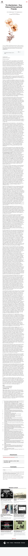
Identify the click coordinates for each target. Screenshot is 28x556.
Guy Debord (6, 460)
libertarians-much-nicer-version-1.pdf (9, 457)
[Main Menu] (26, 2)
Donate (8, 542)
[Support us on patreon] (13, 538)
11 (7, 150)
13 (11, 166)
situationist (6, 462)
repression (11, 460)
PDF (9, 462)
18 (23, 324)
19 (15, 354)
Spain (18, 460)
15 (10, 213)
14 (13, 182)
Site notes (23, 542)
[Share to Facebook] (18, 52)
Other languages (17, 542)
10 (6, 145)
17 (5, 307)
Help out (11, 542)
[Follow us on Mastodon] (15, 538)
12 (12, 152)
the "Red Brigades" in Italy (8, 152)
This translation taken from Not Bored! (9, 48)
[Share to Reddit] (19, 52)
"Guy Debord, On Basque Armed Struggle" (9, 473)
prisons (14, 460)
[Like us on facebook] (12, 538)
